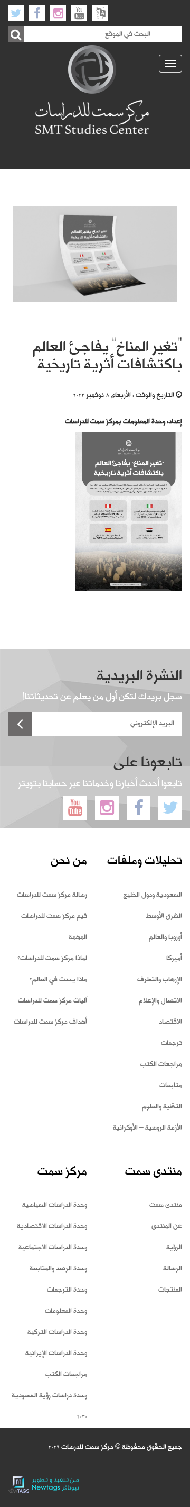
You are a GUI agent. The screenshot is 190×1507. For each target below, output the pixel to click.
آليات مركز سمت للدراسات (52, 1001)
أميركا (174, 958)
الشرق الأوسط (164, 916)
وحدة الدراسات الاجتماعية (52, 1247)
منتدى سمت (165, 1205)
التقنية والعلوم (162, 1106)
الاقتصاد (170, 1022)
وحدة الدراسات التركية (57, 1332)
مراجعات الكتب (161, 1064)
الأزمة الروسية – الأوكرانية (147, 1128)
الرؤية (174, 1247)
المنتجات (170, 1290)
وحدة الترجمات (67, 1290)
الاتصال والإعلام (160, 1001)
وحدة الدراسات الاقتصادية (52, 1226)
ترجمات (171, 1043)
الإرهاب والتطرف (159, 979)
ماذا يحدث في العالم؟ (58, 979)
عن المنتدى (166, 1226)
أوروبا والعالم (165, 937)
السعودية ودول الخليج (152, 895)
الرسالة (172, 1268)
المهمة (78, 937)
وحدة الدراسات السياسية (54, 1205)
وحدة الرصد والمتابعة (58, 1268)
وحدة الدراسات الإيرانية (56, 1353)
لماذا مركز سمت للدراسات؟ (52, 958)
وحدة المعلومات (66, 1311)
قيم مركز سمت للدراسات (54, 916)
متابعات (170, 1085)
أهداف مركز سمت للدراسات (50, 1022)
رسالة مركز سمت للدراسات (52, 895)
